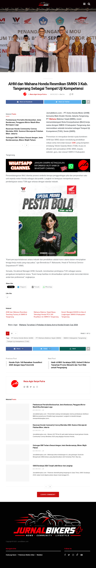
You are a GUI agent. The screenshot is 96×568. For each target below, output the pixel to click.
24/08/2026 (37, 430)
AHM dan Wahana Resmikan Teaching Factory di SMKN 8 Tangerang (16, 314)
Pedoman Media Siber (26, 555)
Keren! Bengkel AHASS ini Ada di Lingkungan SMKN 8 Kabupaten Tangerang (73, 314)
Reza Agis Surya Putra (38, 94)
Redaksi (39, 555)
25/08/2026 (37, 410)
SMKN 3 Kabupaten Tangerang (75, 338)
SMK (74, 143)
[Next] (26, 145)
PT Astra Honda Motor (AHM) (22, 338)
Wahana (52, 119)
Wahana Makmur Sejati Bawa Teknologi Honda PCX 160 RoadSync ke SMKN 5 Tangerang (46, 314)
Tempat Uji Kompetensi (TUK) (18, 341)
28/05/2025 (54, 94)
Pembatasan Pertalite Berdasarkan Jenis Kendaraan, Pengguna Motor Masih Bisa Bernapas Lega (23, 122)
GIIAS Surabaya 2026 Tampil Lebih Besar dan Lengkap (52, 466)
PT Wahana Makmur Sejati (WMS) (48, 338)
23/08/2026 (37, 469)
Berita (62, 94)
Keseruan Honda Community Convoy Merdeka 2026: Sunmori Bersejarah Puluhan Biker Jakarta (24, 131)
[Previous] (22, 145)
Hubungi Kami (11, 555)
